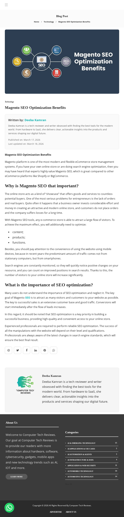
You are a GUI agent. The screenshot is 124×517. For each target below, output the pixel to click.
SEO (27, 297)
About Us (71, 512)
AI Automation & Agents (92, 454)
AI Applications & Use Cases (92, 448)
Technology (49, 21)
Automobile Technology (92, 471)
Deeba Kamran (35, 120)
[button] (9, 507)
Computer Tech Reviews (80, 505)
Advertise (56, 512)
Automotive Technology (92, 476)
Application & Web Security (92, 465)
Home (36, 21)
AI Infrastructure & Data (92, 460)
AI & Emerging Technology (92, 443)
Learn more (16, 477)
